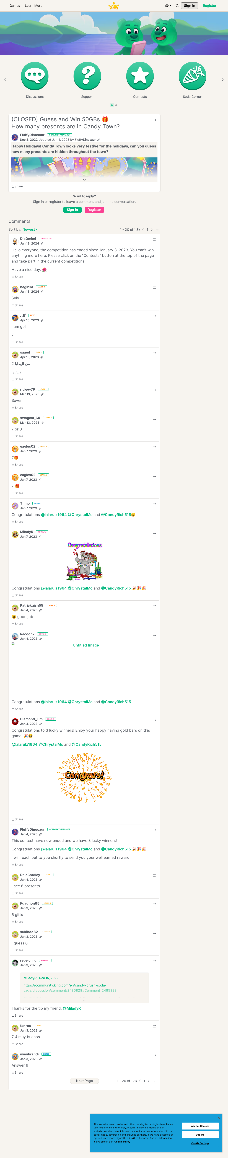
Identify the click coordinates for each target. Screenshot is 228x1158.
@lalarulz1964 (54, 514)
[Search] (177, 5)
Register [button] (94, 210)
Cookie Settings (200, 1143)
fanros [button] (25, 1026)
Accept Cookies (200, 1126)
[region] (156, 1133)
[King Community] (113, 6)
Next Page (84, 1081)
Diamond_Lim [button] (31, 719)
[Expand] (84, 180)
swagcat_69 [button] (30, 418)
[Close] (219, 1118)
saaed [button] (25, 352)
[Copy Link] (99, 139)
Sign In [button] (72, 210)
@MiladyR (72, 1008)
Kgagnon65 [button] (29, 903)
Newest (29, 229)
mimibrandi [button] (29, 1054)
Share (17, 187)
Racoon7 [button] (27, 634)
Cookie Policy (122, 1141)
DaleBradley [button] (30, 875)
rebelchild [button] (28, 960)
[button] (15, 137)
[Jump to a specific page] (157, 230)
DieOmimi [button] (28, 239)
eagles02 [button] (27, 446)
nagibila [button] (26, 287)
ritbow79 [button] (27, 389)
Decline (200, 1134)
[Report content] (154, 120)
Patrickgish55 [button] (31, 605)
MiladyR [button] (26, 532)
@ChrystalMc (80, 514)
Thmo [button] (25, 503)
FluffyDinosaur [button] (32, 135)
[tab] (112, 105)
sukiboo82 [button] (29, 932)
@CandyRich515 (116, 514)
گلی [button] (23, 315)
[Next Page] (152, 230)
